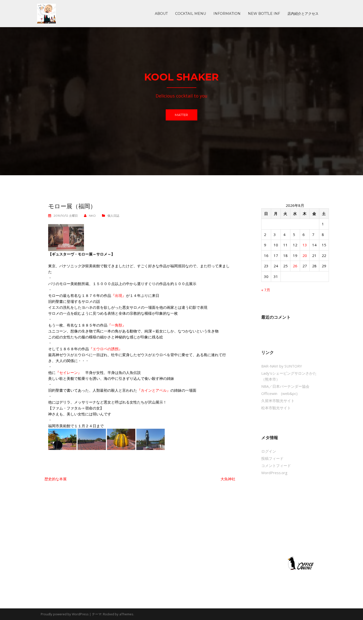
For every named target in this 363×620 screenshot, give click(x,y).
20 (304, 255)
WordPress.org (274, 472)
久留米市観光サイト (278, 400)
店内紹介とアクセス (303, 13)
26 (295, 265)
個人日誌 (113, 215)
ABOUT (161, 13)
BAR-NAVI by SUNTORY (281, 366)
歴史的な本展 (55, 478)
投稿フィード (272, 458)
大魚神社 (228, 478)
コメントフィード (276, 465)
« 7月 (265, 289)
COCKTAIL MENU (190, 13)
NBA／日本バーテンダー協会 (285, 386)
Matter (181, 115)
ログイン (268, 451)
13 (304, 244)
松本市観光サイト (276, 407)
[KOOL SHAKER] (46, 13)
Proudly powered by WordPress (65, 614)
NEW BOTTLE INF (264, 13)
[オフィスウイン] (300, 563)
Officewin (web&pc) (279, 393)
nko (92, 215)
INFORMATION (227, 13)
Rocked (108, 614)
